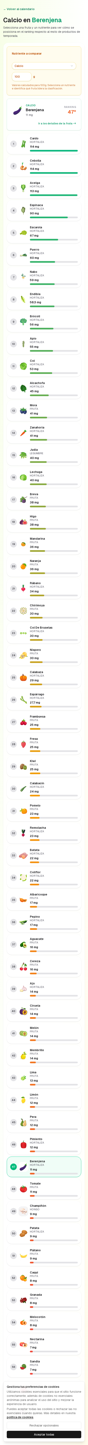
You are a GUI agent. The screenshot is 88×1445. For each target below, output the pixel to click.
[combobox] (44, 66)
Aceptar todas (44, 1434)
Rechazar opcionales (44, 1425)
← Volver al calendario (19, 9)
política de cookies (20, 1417)
